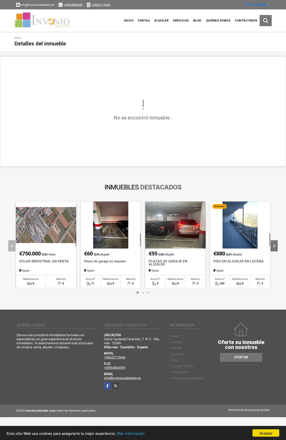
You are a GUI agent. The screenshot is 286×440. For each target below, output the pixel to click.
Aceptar (265, 433)
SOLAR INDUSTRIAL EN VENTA (44, 261)
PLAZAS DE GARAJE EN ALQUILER (168, 262)
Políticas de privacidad (187, 378)
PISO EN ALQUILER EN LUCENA (238, 261)
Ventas (144, 20)
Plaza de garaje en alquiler (105, 261)
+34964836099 (73, 4)
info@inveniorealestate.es (122, 378)
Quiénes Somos (218, 20)
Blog (197, 20)
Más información (131, 433)
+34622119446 (100, 4)
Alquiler (161, 20)
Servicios (181, 20)
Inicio (128, 20)
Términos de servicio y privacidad (248, 410)
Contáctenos (246, 20)
